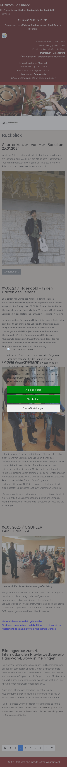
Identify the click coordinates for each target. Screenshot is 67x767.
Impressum (45, 414)
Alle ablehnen (33, 399)
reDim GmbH (44, 418)
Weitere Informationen (27, 414)
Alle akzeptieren (33, 389)
